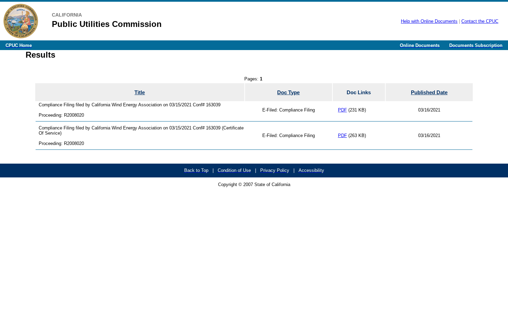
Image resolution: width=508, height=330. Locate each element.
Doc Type (288, 92)
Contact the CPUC (479, 21)
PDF (342, 110)
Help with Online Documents (429, 21)
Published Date (429, 92)
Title (139, 92)
